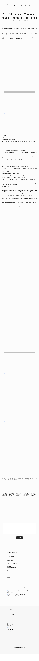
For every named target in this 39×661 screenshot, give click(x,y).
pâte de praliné (20, 479)
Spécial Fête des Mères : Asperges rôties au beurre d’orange (33, 495)
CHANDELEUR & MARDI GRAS (12, 563)
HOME (19, 658)
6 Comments (26, 20)
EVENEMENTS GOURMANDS (12, 567)
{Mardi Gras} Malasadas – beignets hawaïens (22, 587)
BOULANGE (9, 561)
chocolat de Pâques (28, 478)
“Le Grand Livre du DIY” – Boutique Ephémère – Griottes (22, 591)
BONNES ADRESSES (10, 560)
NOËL (8, 571)
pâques (16, 479)
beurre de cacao (6, 478)
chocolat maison (34, 478)
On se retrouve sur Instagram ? (19, 646)
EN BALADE (9, 566)
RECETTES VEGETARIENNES (12, 574)
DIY (8, 564)
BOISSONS (9, 559)
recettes (27, 479)
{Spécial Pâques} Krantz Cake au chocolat (11, 494)
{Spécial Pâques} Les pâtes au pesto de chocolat (19, 494)
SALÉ (8, 576)
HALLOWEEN (9, 569)
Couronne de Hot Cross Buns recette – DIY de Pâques (26, 494)
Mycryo (10, 479)
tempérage (30, 479)
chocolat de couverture (21, 478)
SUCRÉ (8, 577)
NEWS (8, 570)
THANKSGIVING (10, 579)
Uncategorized (9, 580)
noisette (13, 479)
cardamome (11, 478)
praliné (24, 479)
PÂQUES (19, 11)
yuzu (33, 479)
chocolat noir (7, 479)
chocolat (15, 478)
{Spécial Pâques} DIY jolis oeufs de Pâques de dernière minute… (5, 495)
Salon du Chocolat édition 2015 (20, 594)
